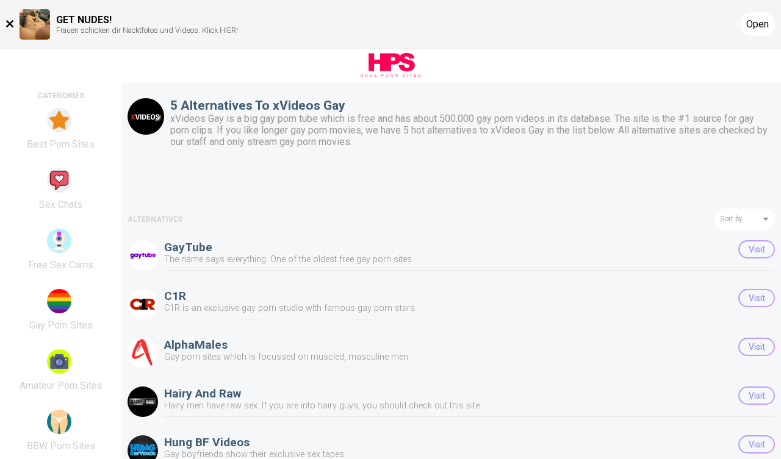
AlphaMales (196, 345)
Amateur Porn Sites (61, 385)
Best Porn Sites (61, 144)
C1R (175, 296)
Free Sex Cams (60, 265)
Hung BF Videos (207, 442)
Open (757, 24)
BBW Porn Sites (61, 446)
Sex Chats (60, 204)
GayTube (188, 247)
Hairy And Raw (202, 393)
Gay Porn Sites (61, 325)
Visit (757, 249)
